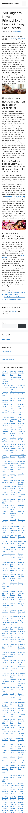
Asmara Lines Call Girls (13, 475)
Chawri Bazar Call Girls (13, 654)
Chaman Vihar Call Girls (5, 633)
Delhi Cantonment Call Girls (21, 727)
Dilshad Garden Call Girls (13, 767)
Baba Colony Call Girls (21, 494)
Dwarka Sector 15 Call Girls (21, 798)
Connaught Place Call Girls (5, 689)
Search (4, 323)
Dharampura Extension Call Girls (22, 752)
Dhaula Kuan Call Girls (5, 759)
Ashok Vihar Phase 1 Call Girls (22, 456)
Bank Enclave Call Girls (21, 537)
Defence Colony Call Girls (13, 721)
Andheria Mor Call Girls (21, 425)
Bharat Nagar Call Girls (21, 593)
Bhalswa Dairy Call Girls (5, 593)
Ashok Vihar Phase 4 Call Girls (22, 463)
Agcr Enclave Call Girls (13, 387)
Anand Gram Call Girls (21, 412)
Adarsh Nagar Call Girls (21, 373)
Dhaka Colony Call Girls (13, 746)
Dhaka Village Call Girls (21, 746)
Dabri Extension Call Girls (13, 695)
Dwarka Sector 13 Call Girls (5, 798)
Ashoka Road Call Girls (13, 469)
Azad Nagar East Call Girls (14, 488)
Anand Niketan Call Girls (13, 419)
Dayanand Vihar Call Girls (5, 721)
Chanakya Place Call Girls (13, 633)
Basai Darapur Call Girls (6, 549)
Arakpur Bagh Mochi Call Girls (21, 440)
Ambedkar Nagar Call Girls (21, 406)
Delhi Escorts (6, 339)
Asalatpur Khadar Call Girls (13, 450)
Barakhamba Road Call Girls (22, 543)
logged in (13, 311)
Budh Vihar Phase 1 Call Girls (6, 622)
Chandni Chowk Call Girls (5, 646)
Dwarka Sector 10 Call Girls (21, 785)
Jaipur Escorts (6, 351)
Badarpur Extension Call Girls (13, 507)
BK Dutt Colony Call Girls (21, 612)
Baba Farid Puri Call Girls (5, 501)
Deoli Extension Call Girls (21, 733)
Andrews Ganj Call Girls (5, 431)
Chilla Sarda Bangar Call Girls (22, 662)
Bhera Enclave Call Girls (21, 599)
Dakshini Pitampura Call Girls (5, 704)
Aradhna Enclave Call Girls (13, 440)
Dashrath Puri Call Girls (5, 714)
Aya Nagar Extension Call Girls (21, 482)
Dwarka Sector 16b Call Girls (21, 804)
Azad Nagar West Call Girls (21, 488)
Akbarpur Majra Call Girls (5, 393)
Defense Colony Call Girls (5, 727)
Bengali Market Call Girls (13, 570)
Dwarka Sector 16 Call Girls (5, 804)
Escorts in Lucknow (8, 359)
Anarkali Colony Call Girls (13, 425)
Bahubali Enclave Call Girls (13, 521)
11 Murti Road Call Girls (5, 373)
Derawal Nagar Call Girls (21, 740)
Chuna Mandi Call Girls (5, 681)
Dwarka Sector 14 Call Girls (13, 798)
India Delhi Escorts (10, 4)
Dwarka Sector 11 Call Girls (5, 791)
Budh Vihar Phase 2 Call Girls (14, 622)
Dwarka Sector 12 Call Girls (13, 791)
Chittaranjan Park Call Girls (14, 675)
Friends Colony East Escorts (16, 38)
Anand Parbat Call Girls (21, 419)
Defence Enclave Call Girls (21, 721)
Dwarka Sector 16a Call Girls (13, 804)
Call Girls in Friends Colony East (15, 196)
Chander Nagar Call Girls (13, 639)
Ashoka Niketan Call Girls (5, 469)
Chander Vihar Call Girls (21, 639)
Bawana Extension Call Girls (13, 556)
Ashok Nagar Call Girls (5, 456)
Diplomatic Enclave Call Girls (21, 767)
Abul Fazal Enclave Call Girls (13, 373)
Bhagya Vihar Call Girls (21, 576)
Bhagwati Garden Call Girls (5, 576)
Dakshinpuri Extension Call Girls (21, 704)
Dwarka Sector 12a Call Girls (21, 791)
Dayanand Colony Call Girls (21, 714)
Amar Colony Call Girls (13, 406)
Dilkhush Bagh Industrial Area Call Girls (5, 768)
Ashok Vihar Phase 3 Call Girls (14, 463)
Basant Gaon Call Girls (13, 549)
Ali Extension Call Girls (5, 400)
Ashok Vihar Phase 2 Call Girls (6, 463)
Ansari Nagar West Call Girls (5, 440)
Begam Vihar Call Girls (13, 564)
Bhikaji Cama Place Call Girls (5, 605)
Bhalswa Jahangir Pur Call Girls (14, 593)
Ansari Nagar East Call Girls (21, 431)
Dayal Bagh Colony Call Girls (13, 714)
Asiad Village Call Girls (5, 475)
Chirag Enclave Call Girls (13, 668)
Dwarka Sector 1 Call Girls (14, 785)
